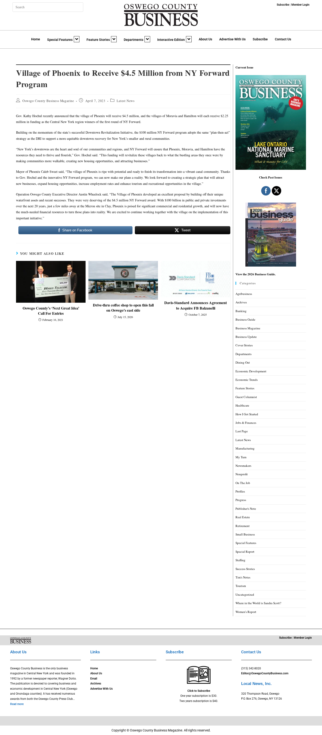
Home (35, 39)
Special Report (244, 551)
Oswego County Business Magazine (48, 100)
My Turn (241, 457)
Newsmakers (243, 465)
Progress (240, 500)
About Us (205, 39)
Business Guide (245, 319)
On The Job (242, 483)
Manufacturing (245, 448)
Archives (241, 302)
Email (93, 678)
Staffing (240, 560)
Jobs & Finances (245, 423)
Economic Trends (246, 380)
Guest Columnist (246, 397)
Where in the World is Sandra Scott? (258, 603)
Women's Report (245, 612)
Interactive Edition (171, 40)
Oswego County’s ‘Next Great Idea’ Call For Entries (51, 311)
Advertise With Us (232, 39)
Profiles (240, 491)
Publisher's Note (245, 508)
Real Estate (242, 517)
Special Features (60, 40)
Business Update (246, 337)
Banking (241, 311)
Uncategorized (244, 594)
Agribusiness (243, 294)
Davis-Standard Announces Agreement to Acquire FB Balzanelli (195, 305)
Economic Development (250, 371)
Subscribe (260, 39)
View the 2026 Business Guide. (255, 274)
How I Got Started (246, 414)
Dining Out (242, 362)
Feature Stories (98, 40)
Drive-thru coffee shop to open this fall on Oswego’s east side (123, 307)
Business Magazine (247, 328)
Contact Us (283, 39)
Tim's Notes (242, 577)
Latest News (126, 100)
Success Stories (245, 569)
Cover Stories (244, 345)
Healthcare (242, 405)
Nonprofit (241, 474)
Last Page (241, 431)
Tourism (240, 586)
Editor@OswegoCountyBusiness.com (264, 673)
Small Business (245, 534)
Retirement (242, 526)
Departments (133, 40)
